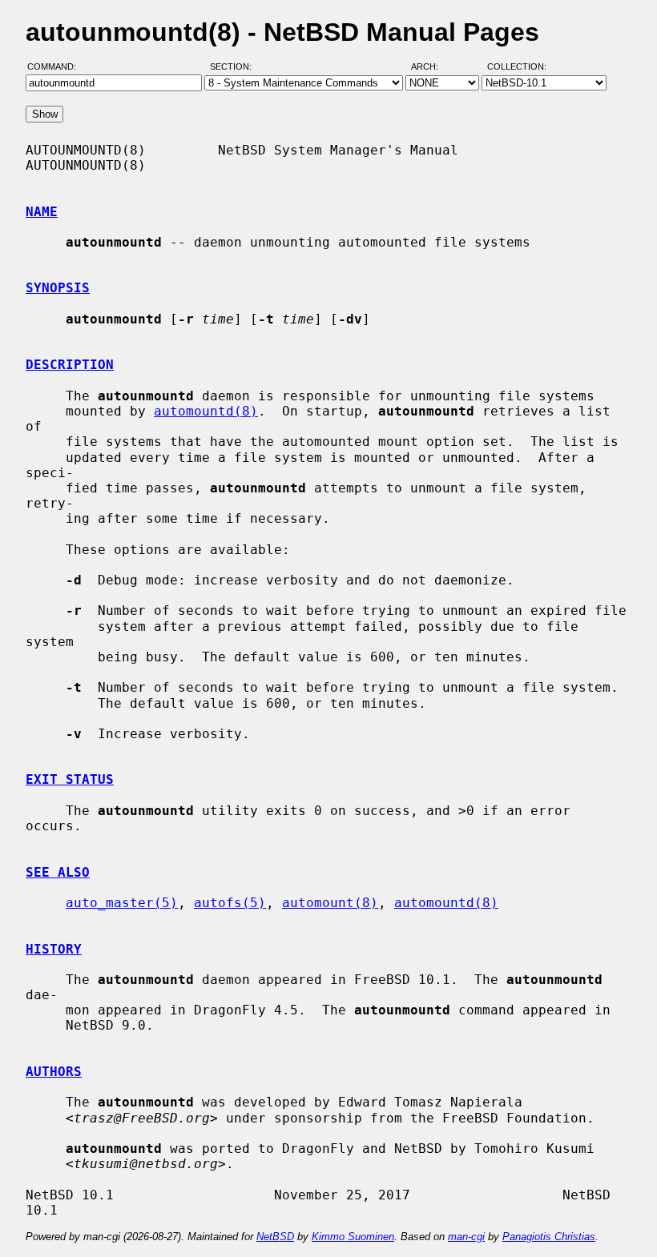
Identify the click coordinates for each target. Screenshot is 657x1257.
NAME (42, 211)
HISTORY (54, 949)
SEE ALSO (58, 872)
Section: (234, 66)
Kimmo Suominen (353, 1237)
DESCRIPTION (70, 364)
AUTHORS (54, 1071)
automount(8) (330, 902)
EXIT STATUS (70, 779)
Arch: (432, 66)
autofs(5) (230, 902)
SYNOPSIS (58, 287)
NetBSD (275, 1237)
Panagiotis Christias (548, 1237)
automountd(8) (206, 411)
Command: (56, 66)
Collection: (516, 66)
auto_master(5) (122, 902)
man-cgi (466, 1237)
